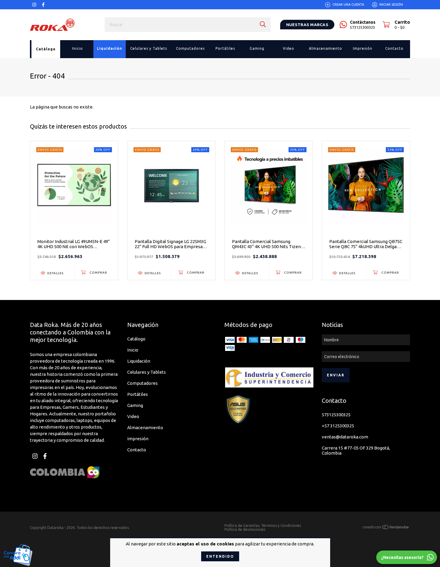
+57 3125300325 (338, 425)
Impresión (137, 438)
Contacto (136, 449)
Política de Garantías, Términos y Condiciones (262, 525)
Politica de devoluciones (244, 529)
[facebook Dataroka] (43, 4)
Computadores (142, 383)
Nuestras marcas (307, 24)
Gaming (135, 405)
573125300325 (336, 414)
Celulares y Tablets (146, 372)
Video (133, 416)
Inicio (132, 349)
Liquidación (138, 361)
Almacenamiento (145, 427)
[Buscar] (262, 24)
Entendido (220, 556)
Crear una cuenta (348, 4)
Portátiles (137, 394)
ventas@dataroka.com (345, 436)
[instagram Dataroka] (34, 4)
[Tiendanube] (386, 527)
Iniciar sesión (391, 4)
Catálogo (136, 338)
